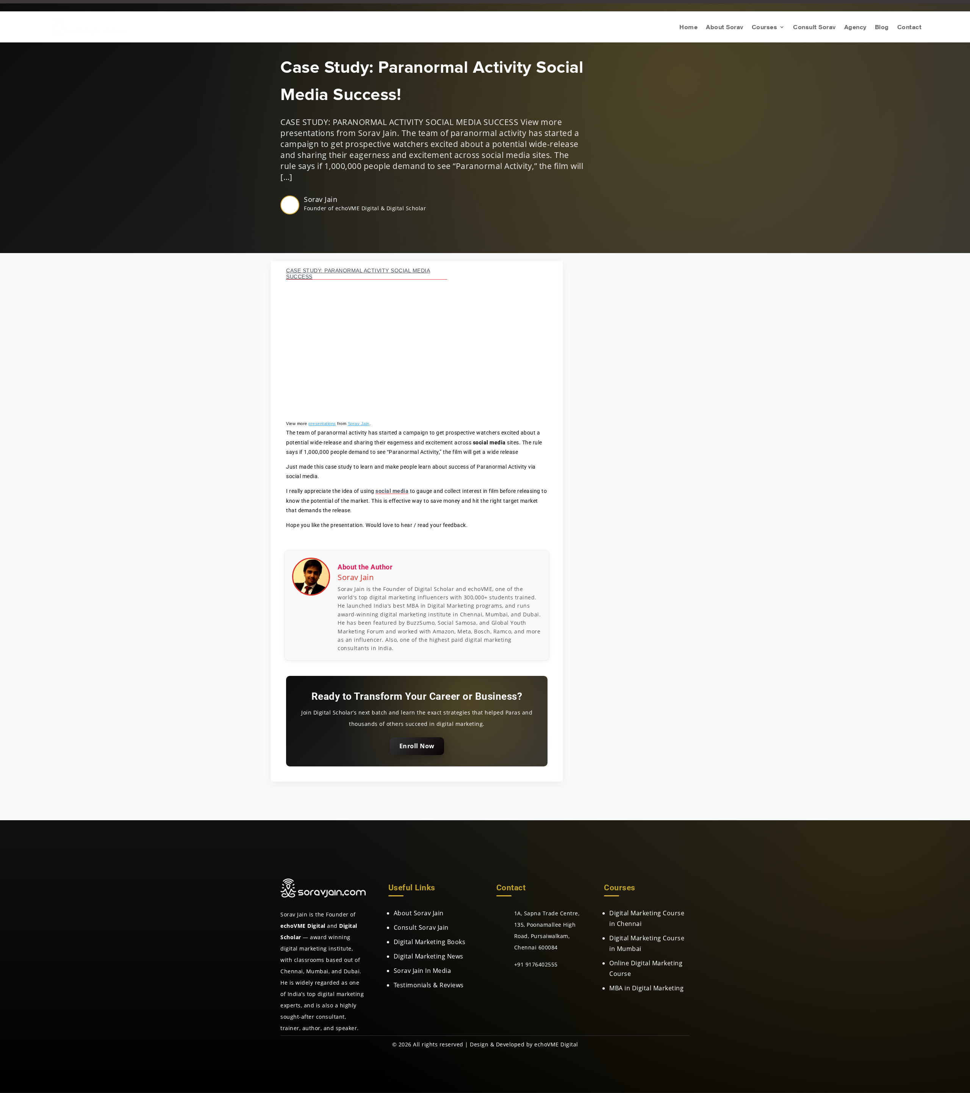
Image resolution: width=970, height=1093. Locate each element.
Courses (765, 27)
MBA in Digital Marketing (646, 988)
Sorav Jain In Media (422, 970)
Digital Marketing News (428, 956)
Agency (855, 27)
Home (688, 27)
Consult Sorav (814, 27)
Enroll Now (417, 746)
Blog (882, 27)
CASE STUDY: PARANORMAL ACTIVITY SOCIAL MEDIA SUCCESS (358, 273)
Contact (909, 27)
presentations (322, 423)
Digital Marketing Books (430, 942)
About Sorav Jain (419, 913)
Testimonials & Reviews (429, 985)
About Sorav (724, 27)
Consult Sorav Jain (421, 927)
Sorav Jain (320, 199)
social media (391, 491)
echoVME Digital (556, 1044)
